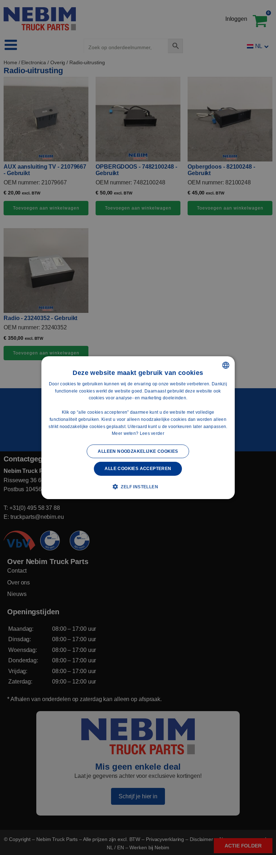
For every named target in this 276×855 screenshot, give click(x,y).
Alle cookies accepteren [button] (138, 468)
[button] (138, 486)
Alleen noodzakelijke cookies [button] (138, 451)
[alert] (138, 427)
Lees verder (152, 433)
